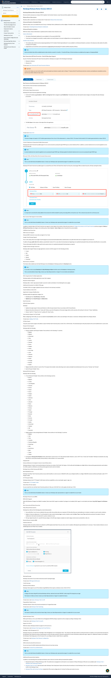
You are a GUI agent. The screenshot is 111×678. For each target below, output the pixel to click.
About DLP (31, 132)
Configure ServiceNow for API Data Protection (84, 226)
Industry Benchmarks (27, 34)
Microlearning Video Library (10, 41)
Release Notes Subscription (10, 22)
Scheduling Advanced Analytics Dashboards (38, 26)
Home (24, 6)
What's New (28, 79)
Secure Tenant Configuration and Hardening (11, 38)
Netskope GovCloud (8, 35)
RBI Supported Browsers (34, 580)
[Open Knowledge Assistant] (107, 671)
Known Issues (50, 79)
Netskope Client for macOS (37, 621)
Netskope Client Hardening (37, 606)
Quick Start (6, 30)
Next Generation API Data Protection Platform (39, 65)
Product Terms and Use (9, 33)
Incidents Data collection (28, 40)
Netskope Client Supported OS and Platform (41, 628)
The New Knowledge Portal (10, 24)
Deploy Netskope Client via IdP (38, 599)
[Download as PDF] (101, 9)
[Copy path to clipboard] (31, 79)
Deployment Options (8, 28)
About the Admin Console (9, 26)
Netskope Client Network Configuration (40, 638)
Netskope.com (17, 676)
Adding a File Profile (33, 319)
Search (10, 16)
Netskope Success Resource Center (10, 47)
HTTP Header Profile (34, 482)
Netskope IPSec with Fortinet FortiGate (34, 669)
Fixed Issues (39, 79)
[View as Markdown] (106, 9)
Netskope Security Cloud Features (9, 44)
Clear (18, 7)
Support (4, 676)
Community (10, 676)
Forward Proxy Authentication (35, 647)
